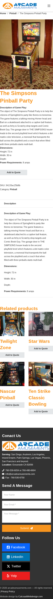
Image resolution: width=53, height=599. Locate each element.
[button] (49, 23)
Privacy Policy (8, 591)
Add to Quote (14, 172)
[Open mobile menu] (49, 6)
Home (3, 13)
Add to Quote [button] (12, 355)
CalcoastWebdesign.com (30, 596)
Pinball (12, 13)
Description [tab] (10, 203)
